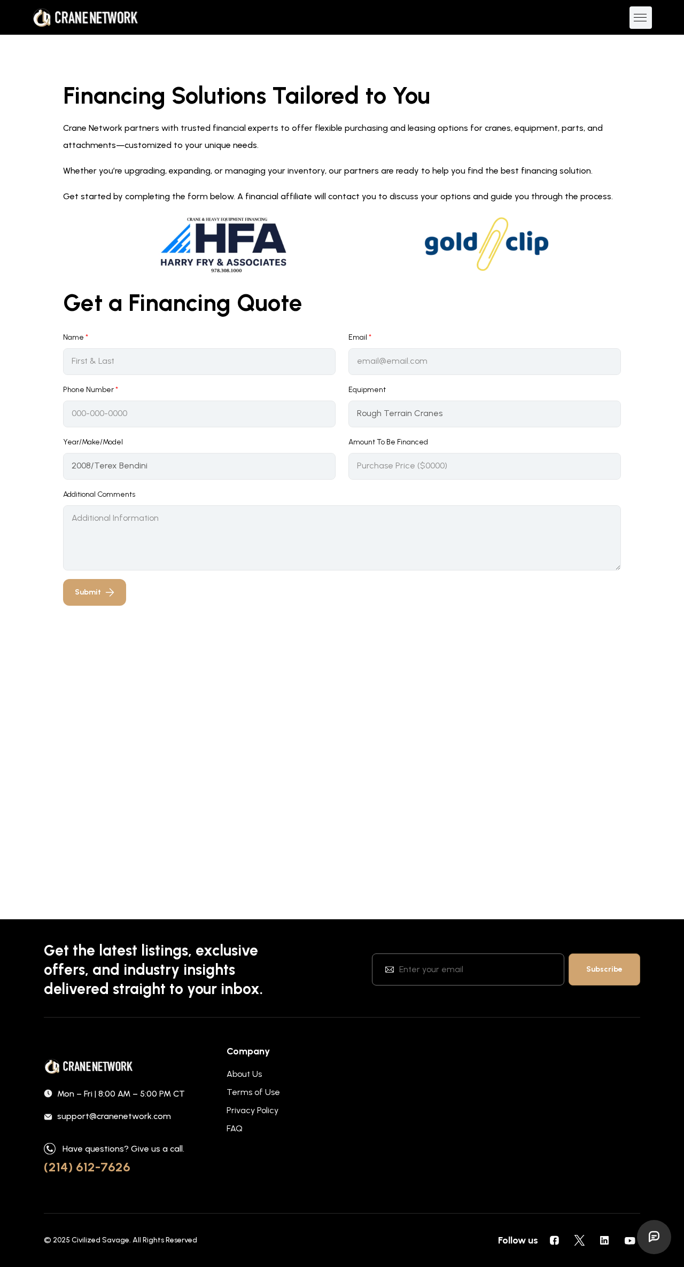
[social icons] (554, 1240)
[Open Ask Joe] (654, 1237)
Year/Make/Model (93, 442)
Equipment (367, 389)
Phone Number (90, 389)
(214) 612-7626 (87, 1167)
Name (75, 337)
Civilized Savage (100, 1240)
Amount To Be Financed (388, 442)
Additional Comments (99, 494)
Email (359, 337)
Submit (88, 592)
